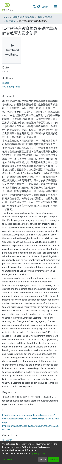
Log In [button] (45, 6)
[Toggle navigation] (55, 7)
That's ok (53, 459)
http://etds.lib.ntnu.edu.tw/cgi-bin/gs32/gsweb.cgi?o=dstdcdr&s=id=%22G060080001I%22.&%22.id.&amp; (30, 418)
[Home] (7, 7)
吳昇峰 (5, 83)
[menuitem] (39, 7)
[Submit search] (34, 7)
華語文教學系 (45, 17)
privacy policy (38, 453)
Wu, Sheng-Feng (11, 86)
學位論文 (11, 21)
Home (5, 17)
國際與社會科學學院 (23, 17)
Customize (7, 459)
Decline (42, 459)
